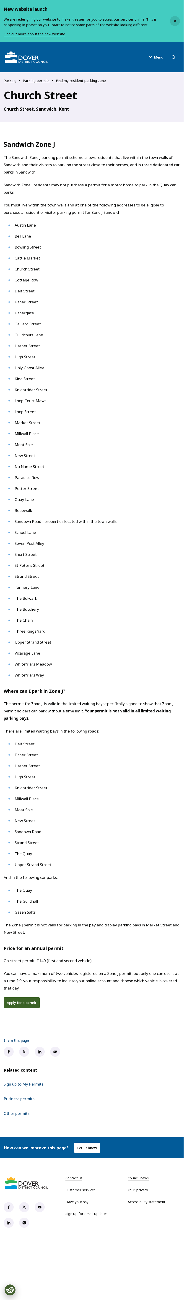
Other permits (16, 1113)
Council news (138, 1178)
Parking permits (36, 80)
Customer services (80, 1190)
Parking (10, 80)
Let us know (87, 1147)
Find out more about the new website (34, 34)
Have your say (76, 1201)
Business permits (19, 1098)
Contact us (73, 1178)
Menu (158, 57)
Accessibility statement (146, 1201)
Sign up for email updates (86, 1213)
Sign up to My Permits (23, 1084)
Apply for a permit (21, 1002)
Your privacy (138, 1190)
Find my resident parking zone (81, 80)
